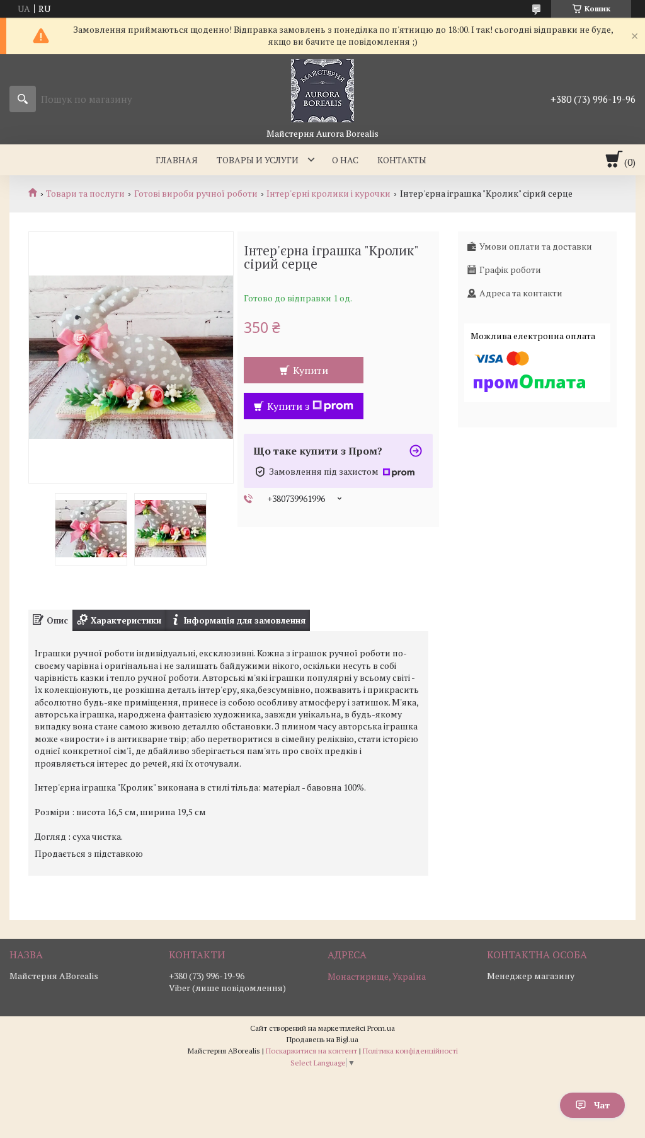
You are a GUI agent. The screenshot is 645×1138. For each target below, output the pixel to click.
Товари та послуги (85, 193)
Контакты (401, 160)
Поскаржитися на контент (311, 1050)
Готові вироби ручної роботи (196, 193)
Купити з (288, 406)
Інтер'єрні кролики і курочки (328, 193)
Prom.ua (381, 1028)
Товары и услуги (258, 160)
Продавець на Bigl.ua (322, 1039)
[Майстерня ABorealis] (322, 90)
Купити (310, 370)
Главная (177, 160)
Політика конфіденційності (410, 1050)
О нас (345, 160)
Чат (602, 1105)
